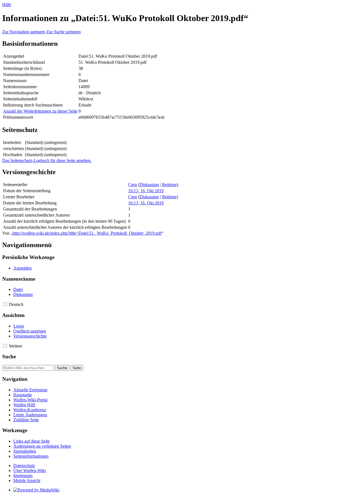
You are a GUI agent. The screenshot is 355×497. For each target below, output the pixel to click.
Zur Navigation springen (23, 31)
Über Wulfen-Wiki (29, 470)
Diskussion (149, 184)
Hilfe (6, 4)
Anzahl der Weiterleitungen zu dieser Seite (40, 111)
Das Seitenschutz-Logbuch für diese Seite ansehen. (47, 160)
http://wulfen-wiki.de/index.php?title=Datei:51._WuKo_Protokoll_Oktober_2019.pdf (86, 233)
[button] (5, 304)
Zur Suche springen (63, 31)
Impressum (22, 475)
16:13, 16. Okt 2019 (146, 190)
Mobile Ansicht (26, 480)
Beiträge (169, 184)
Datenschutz (24, 465)
